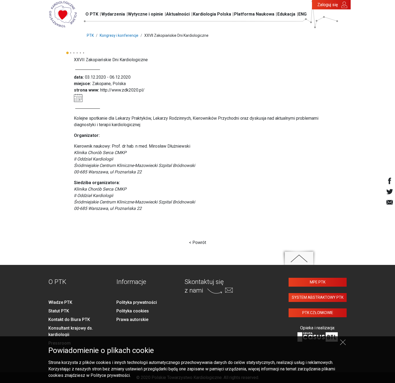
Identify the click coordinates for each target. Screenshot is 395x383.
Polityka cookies (132, 310)
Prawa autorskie (132, 319)
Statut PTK (58, 310)
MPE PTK (317, 282)
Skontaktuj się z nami (204, 286)
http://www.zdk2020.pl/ (122, 90)
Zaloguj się (327, 4)
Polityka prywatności (136, 302)
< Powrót (197, 242)
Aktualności (178, 14)
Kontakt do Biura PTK (69, 319)
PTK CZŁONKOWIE (317, 313)
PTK (90, 35)
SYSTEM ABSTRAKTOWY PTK (317, 297)
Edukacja (286, 14)
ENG (302, 14)
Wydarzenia (113, 14)
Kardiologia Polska (212, 14)
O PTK (91, 14)
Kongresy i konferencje (119, 35)
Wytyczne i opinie (145, 14)
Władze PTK (60, 302)
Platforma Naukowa (254, 14)
